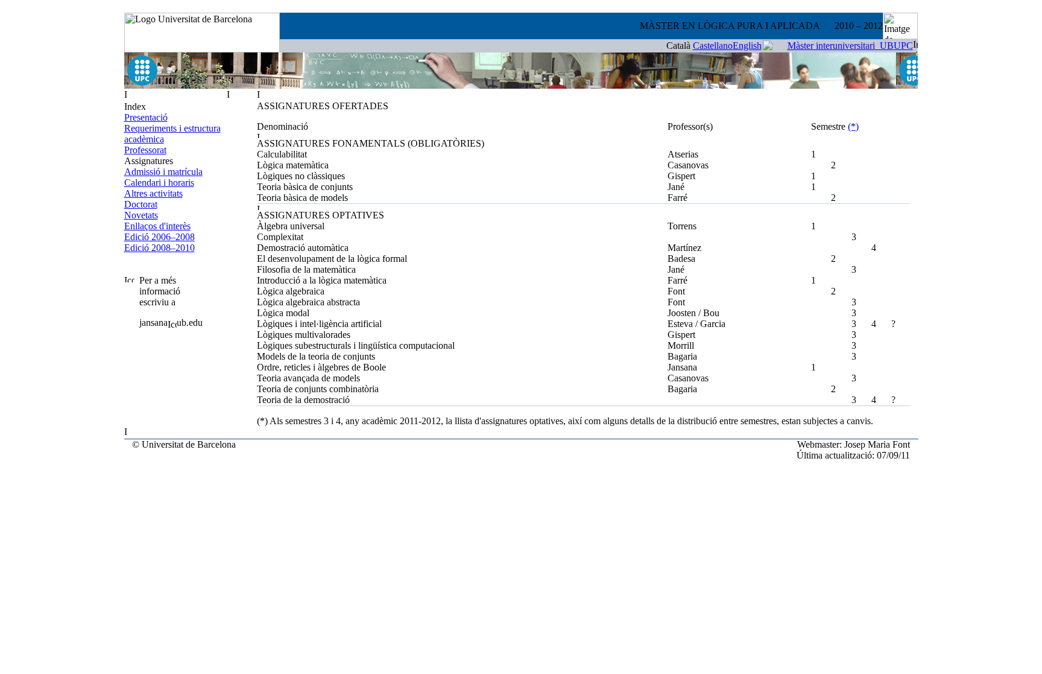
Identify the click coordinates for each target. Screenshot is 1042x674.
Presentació (146, 117)
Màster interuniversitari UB (841, 45)
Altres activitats (153, 193)
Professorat (145, 150)
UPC (903, 45)
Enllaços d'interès (157, 226)
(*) (853, 126)
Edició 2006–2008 (159, 237)
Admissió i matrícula (163, 172)
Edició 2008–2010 (159, 248)
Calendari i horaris (159, 182)
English (747, 45)
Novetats (141, 215)
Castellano (713, 45)
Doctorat (140, 204)
